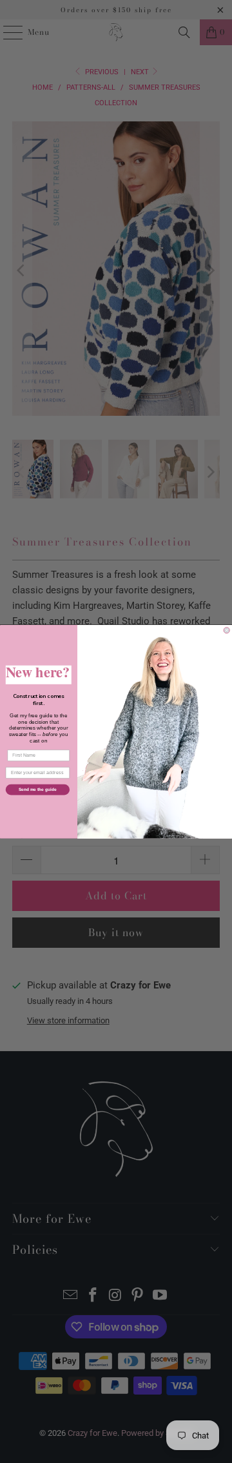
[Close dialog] (226, 630)
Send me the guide (38, 789)
